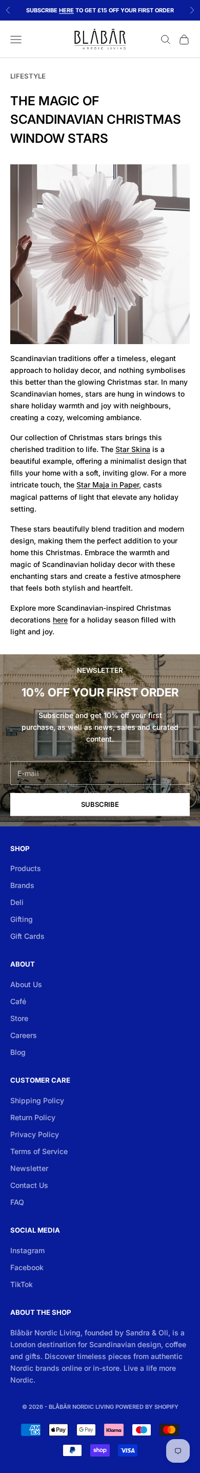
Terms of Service (39, 1151)
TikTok (21, 1284)
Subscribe (100, 804)
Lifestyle (28, 76)
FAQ (17, 1202)
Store (19, 1018)
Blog (18, 1052)
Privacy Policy (34, 1134)
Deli (17, 902)
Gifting (21, 919)
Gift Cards (27, 936)
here (60, 619)
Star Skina (132, 449)
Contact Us (29, 1185)
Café (18, 1001)
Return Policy (32, 1117)
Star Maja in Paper (107, 484)
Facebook (27, 1267)
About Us (26, 984)
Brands (22, 885)
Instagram (27, 1250)
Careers (23, 1035)
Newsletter (29, 1168)
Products (25, 868)
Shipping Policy (37, 1100)
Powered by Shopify (146, 1406)
